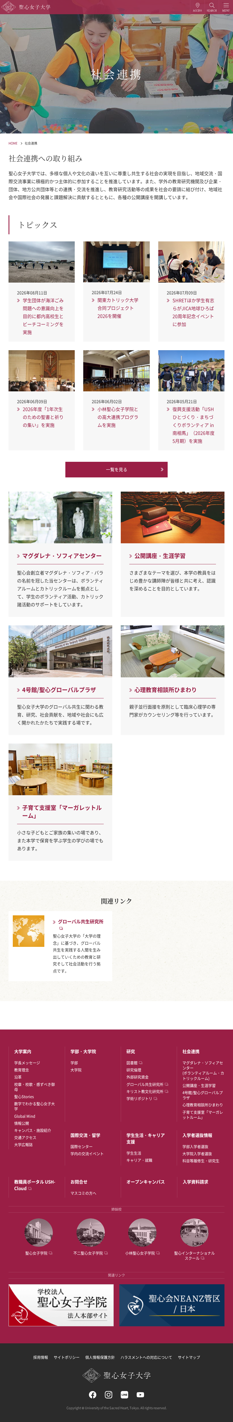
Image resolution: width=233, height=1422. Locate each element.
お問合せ (79, 1182)
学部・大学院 (83, 1051)
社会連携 (31, 143)
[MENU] (226, 7)
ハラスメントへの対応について (146, 1357)
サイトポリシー (67, 1357)
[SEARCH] (212, 7)
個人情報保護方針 (100, 1357)
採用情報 (40, 1357)
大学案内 (22, 1051)
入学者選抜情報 (197, 1135)
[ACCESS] (197, 7)
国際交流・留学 (85, 1135)
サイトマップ (189, 1357)
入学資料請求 (195, 1182)
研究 (130, 1051)
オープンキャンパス (145, 1182)
